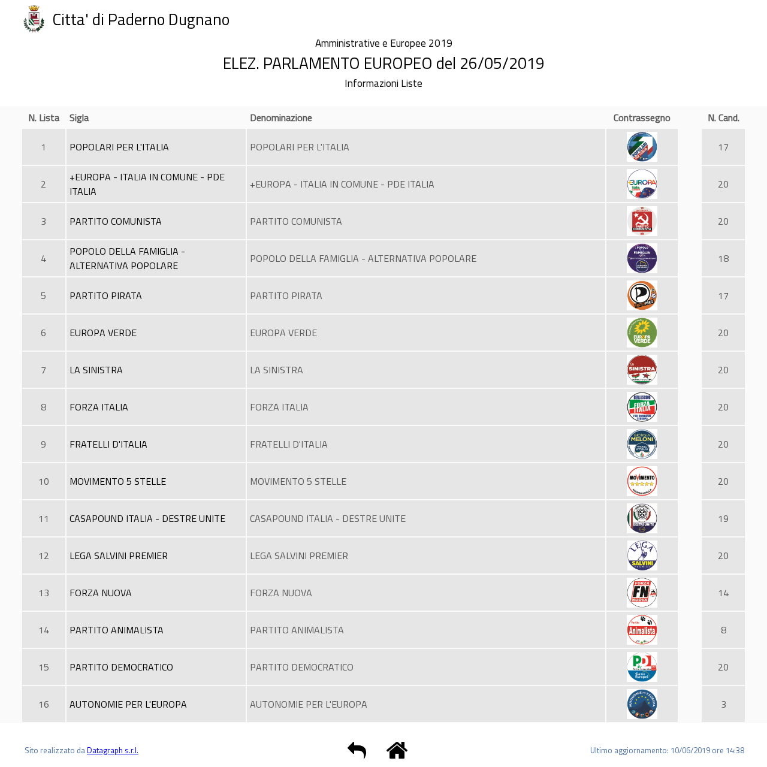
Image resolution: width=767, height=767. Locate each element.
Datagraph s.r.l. (112, 750)
